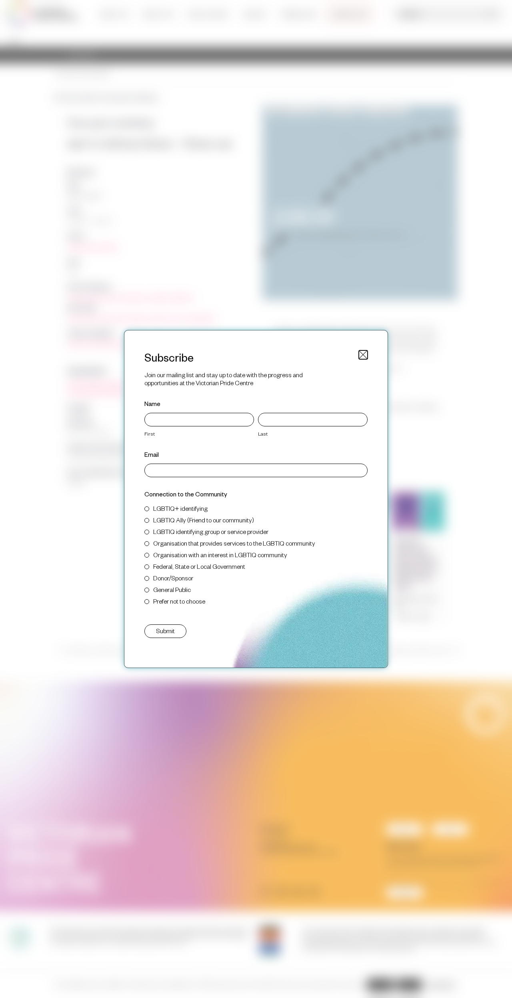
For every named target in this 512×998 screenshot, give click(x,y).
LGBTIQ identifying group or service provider (210, 531)
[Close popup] (363, 354)
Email (151, 454)
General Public (172, 589)
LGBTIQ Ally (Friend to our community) (203, 520)
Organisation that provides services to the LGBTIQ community (234, 543)
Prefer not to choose (179, 601)
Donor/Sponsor (173, 578)
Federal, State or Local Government (199, 566)
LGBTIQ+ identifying (180, 508)
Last (263, 433)
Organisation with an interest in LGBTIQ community (220, 554)
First (149, 433)
